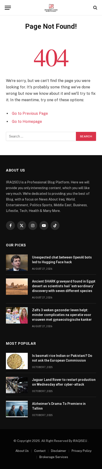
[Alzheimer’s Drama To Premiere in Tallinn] (17, 409)
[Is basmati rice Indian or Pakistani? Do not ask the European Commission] (17, 361)
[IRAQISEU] (51, 7)
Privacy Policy (82, 451)
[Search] (94, 7)
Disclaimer (58, 451)
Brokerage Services (53, 457)
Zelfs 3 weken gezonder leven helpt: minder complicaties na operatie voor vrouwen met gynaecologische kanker (62, 314)
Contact (40, 451)
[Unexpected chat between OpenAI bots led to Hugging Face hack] (17, 262)
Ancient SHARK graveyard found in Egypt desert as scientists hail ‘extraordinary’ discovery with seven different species (63, 286)
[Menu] (8, 7)
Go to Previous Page (30, 113)
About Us (22, 451)
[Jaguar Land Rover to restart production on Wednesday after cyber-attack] (17, 385)
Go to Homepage (27, 121)
